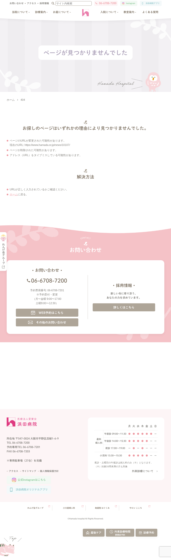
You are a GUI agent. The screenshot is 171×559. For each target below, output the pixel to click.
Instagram (130, 3)
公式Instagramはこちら (32, 479)
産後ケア (96, 532)
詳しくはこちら (123, 307)
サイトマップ (29, 471)
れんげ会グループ (35, 508)
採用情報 (44, 3)
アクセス (31, 3)
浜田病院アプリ (153, 3)
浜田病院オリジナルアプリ (32, 489)
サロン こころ (135, 508)
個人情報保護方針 (49, 471)
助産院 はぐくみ (102, 508)
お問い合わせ (17, 3)
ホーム (14, 194)
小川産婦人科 (69, 508)
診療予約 (148, 532)
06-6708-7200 (107, 3)
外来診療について (142, 471)
